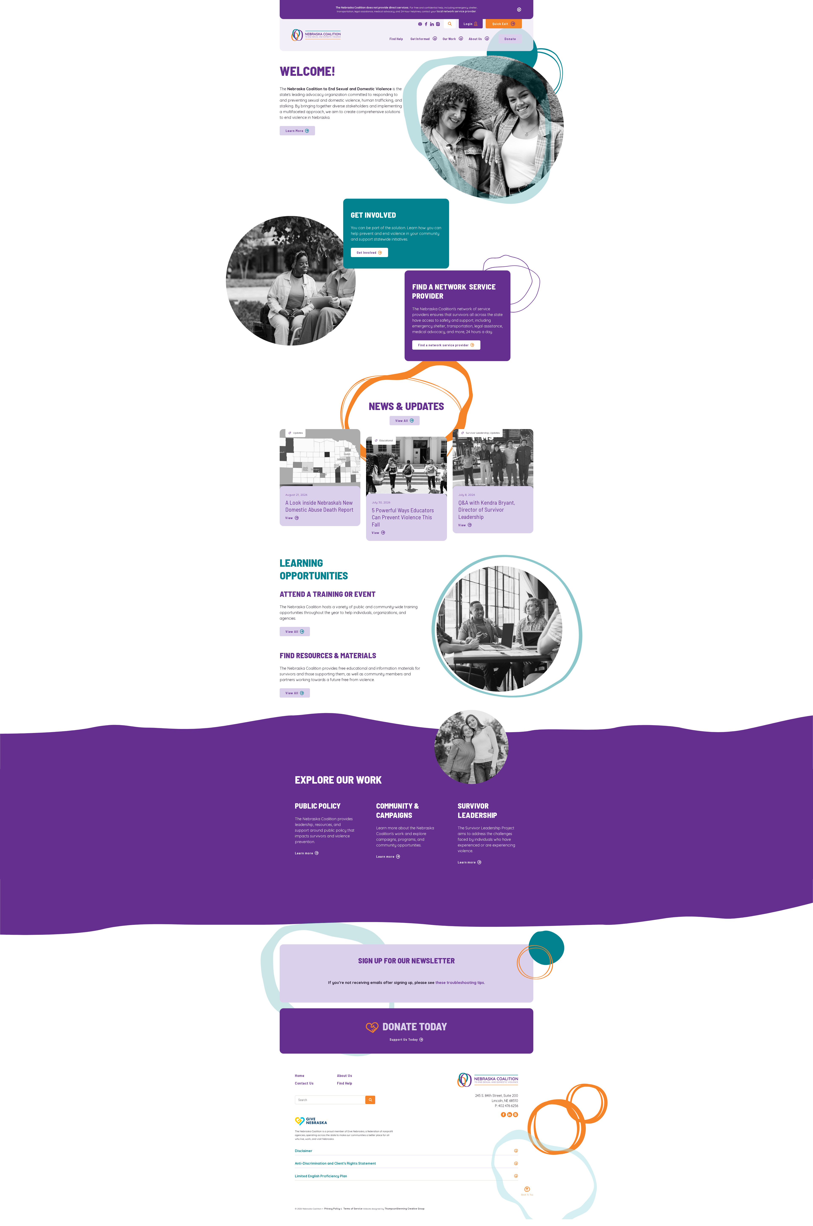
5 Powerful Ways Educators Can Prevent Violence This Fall (403, 517)
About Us (475, 39)
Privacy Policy (332, 1208)
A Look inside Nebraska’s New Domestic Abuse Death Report (319, 506)
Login (468, 24)
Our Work (449, 39)
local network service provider (456, 11)
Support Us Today (404, 1039)
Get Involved (366, 252)
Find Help (396, 39)
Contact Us (304, 1083)
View (289, 518)
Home (299, 1075)
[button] (406, 1150)
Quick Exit (500, 24)
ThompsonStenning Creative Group (404, 1208)
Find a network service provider (443, 345)
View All (401, 420)
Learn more (304, 853)
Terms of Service (352, 1208)
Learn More (294, 131)
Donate (510, 39)
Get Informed (420, 39)
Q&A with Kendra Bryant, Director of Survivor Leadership (486, 509)
